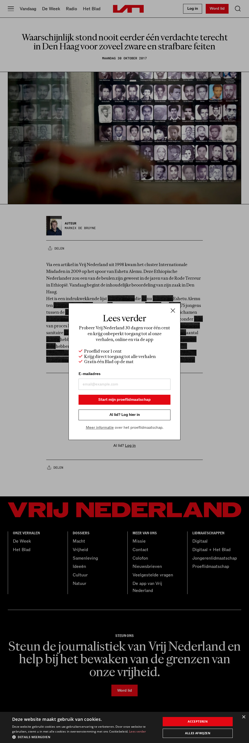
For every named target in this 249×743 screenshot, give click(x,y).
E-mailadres (89, 373)
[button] (84, 736)
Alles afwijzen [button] (197, 733)
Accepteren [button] (198, 721)
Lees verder (137, 731)
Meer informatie (100, 427)
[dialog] (124, 727)
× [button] (243, 717)
